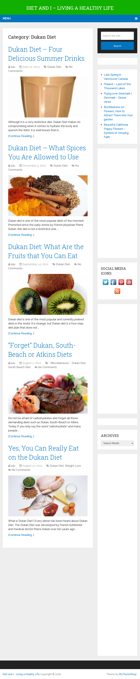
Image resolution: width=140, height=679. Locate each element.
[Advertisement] (117, 203)
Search (117, 46)
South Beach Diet (19, 367)
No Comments (47, 367)
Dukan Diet (54, 66)
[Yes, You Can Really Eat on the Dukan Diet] (48, 495)
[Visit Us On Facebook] (113, 285)
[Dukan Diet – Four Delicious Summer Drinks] (48, 97)
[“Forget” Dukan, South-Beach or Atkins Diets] (48, 393)
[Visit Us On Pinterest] (121, 285)
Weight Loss (73, 465)
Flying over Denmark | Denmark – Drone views (118, 97)
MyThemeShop (128, 674)
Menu (7, 18)
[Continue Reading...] (21, 136)
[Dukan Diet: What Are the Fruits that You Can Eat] (48, 294)
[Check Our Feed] (117, 294)
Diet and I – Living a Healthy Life (70, 8)
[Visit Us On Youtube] (129, 285)
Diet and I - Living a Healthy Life (21, 674)
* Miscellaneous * (60, 363)
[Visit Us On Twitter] (105, 285)
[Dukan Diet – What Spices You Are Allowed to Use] (48, 195)
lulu (13, 66)
